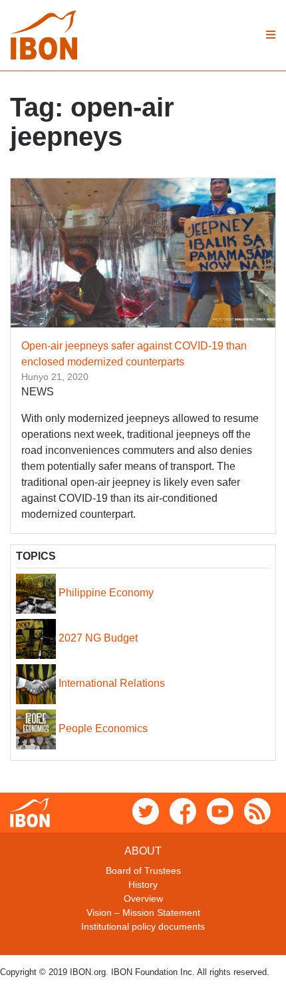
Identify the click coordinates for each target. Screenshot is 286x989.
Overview (143, 898)
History (143, 884)
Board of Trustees (143, 870)
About (143, 851)
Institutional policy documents (143, 926)
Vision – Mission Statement (143, 912)
